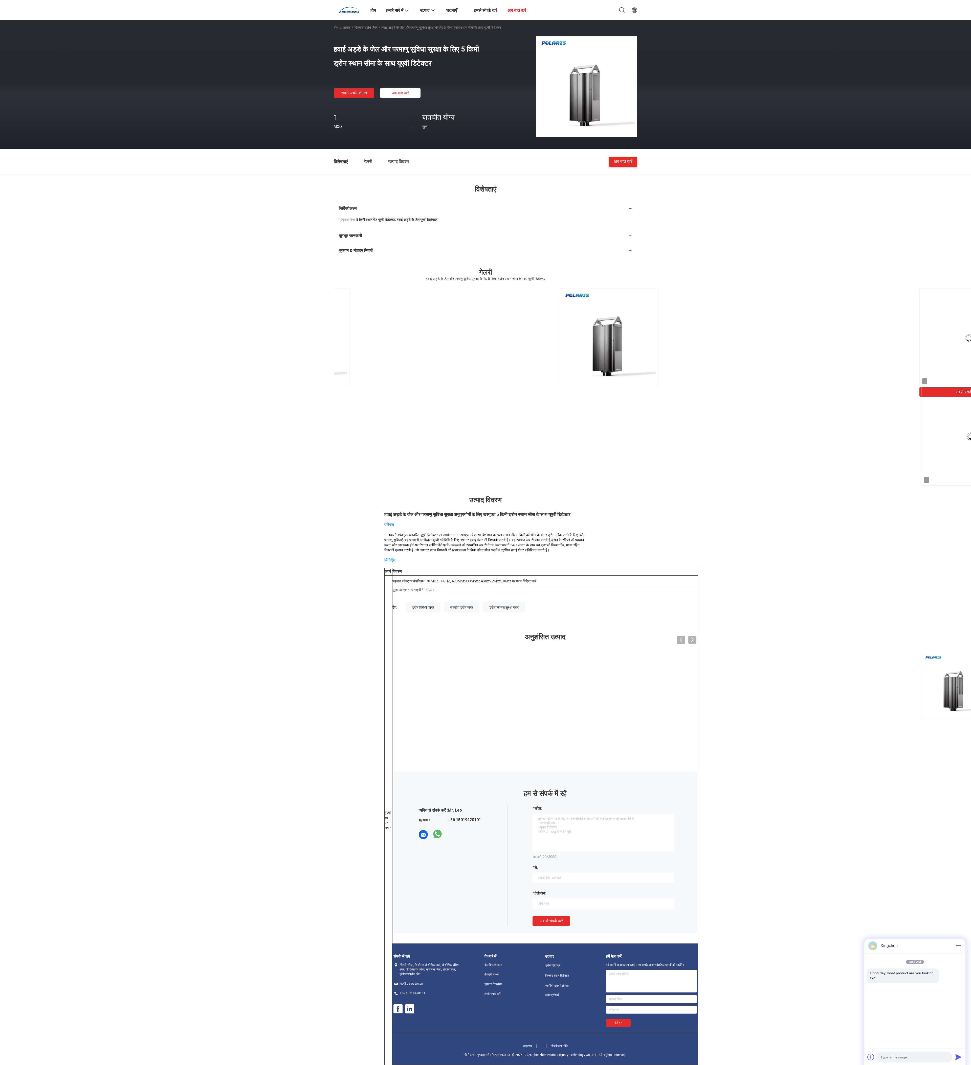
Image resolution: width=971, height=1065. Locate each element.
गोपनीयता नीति (559, 1046)
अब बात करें (400, 92)
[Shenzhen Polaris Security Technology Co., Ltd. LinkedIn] (409, 1008)
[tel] (451, 834)
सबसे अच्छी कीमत (354, 92)
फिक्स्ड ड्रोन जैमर (366, 28)
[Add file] (870, 1056)
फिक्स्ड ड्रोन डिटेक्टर (557, 975)
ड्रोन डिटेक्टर (552, 965)
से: (536, 867)
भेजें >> (618, 1023)
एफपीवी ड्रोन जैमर (461, 607)
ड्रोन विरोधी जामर (423, 607)
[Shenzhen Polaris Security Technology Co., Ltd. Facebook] (398, 1008)
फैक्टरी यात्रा (491, 974)
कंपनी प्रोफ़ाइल (493, 965)
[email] (423, 834)
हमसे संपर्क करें (492, 994)
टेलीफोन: (540, 893)
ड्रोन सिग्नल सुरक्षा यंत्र (504, 607)
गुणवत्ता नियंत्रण (493, 984)
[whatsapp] (437, 835)
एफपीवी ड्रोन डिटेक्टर (557, 985)
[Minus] (958, 946)
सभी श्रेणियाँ (552, 995)
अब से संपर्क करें (551, 920)
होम (336, 28)
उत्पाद (346, 28)
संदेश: (538, 808)
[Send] (958, 1056)
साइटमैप (527, 1046)
